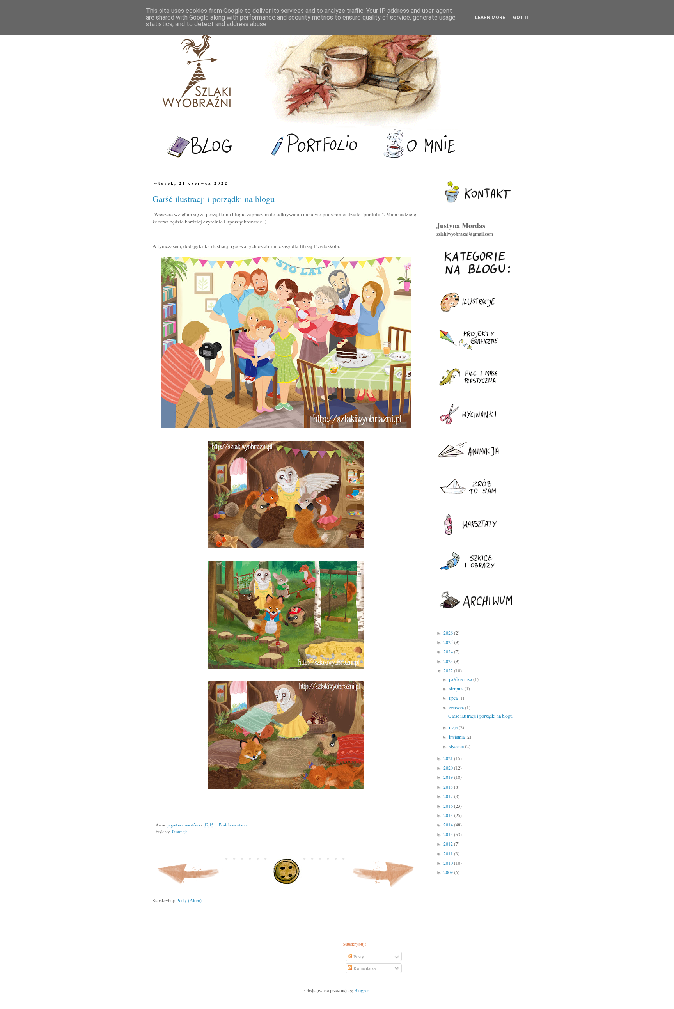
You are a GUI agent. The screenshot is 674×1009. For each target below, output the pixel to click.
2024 (448, 651)
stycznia (457, 746)
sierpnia (457, 688)
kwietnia (457, 737)
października (461, 679)
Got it (521, 17)
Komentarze (364, 968)
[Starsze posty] (384, 889)
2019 (448, 777)
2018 (448, 787)
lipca (454, 698)
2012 (448, 844)
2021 (448, 758)
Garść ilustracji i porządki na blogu (214, 198)
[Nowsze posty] (189, 889)
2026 (448, 633)
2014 (448, 824)
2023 (448, 661)
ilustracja (180, 831)
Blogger (361, 990)
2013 (448, 834)
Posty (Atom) (189, 900)
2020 (448, 767)
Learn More (490, 17)
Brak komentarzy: (234, 825)
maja (454, 727)
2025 (448, 642)
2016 (448, 806)
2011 (448, 853)
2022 (448, 670)
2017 (448, 796)
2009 (448, 872)
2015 (448, 815)
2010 (448, 863)
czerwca (457, 707)
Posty (358, 956)
